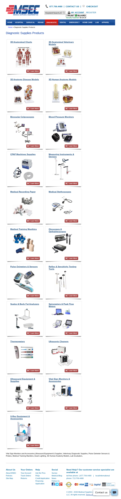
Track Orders (26, 476)
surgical (30, 22)
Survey (54, 473)
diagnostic (51, 22)
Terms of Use (91, 495)
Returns (24, 478)
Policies (9, 476)
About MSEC (11, 473)
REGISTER (91, 12)
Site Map (9, 478)
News (54, 478)
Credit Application (42, 478)
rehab (41, 22)
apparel (105, 22)
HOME (9, 22)
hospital (19, 22)
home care (87, 22)
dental (63, 22)
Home (10, 27)
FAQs (37, 476)
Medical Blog (57, 476)
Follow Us (56, 481)
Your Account (26, 473)
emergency (74, 22)
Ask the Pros (40, 473)
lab (97, 22)
